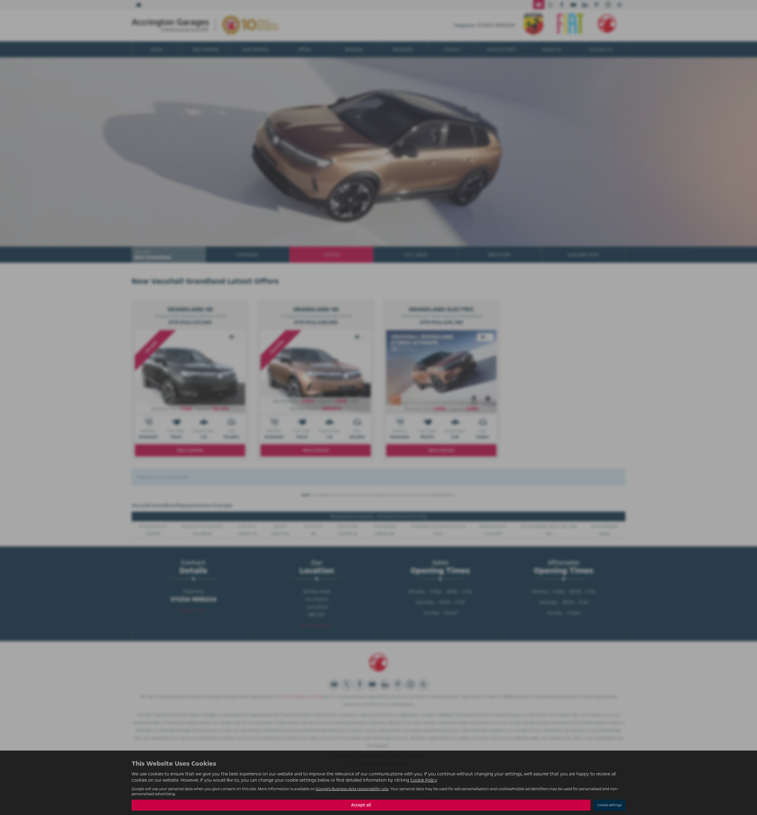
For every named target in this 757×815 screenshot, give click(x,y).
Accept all (361, 805)
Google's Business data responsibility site (352, 788)
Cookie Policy (423, 780)
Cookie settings (609, 805)
